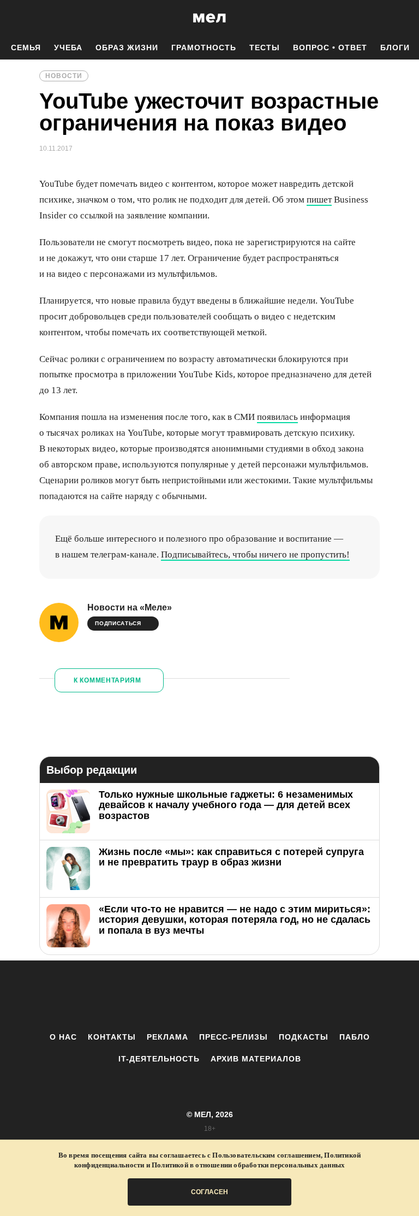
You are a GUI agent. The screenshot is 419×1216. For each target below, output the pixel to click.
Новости (63, 76)
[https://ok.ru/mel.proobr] (269, 996)
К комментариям (107, 680)
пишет (319, 199)
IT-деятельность (159, 1058)
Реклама (167, 1037)
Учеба (68, 47)
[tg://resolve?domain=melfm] (119, 996)
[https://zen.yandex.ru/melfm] (149, 996)
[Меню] (403, 18)
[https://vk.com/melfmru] (179, 996)
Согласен (209, 1192)
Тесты (264, 47)
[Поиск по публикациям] (11, 18)
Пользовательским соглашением (266, 1155)
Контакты (112, 1037)
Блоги (395, 47)
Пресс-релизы (233, 1037)
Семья (26, 47)
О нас (63, 1037)
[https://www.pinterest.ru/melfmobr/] (239, 996)
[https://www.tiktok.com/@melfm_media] (209, 996)
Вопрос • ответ (330, 47)
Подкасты (303, 1037)
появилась (277, 417)
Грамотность (203, 47)
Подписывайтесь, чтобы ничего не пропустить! (255, 554)
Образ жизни (126, 47)
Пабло (354, 1037)
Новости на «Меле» (129, 607)
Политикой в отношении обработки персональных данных (248, 1165)
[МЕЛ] (209, 17)
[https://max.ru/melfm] (299, 996)
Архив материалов (256, 1058)
